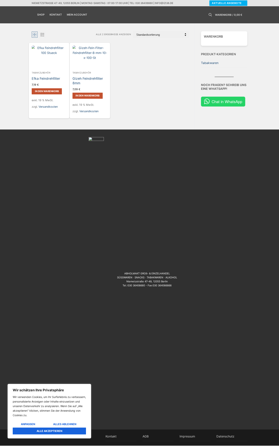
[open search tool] (210, 15)
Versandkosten (48, 106)
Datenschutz (225, 436)
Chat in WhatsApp (227, 101)
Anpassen (28, 424)
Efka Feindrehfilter (46, 79)
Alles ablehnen (64, 424)
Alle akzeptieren (49, 431)
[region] (49, 411)
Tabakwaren (209, 63)
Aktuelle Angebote (227, 3)
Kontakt (111, 436)
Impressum (187, 436)
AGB (146, 436)
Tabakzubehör (41, 72)
